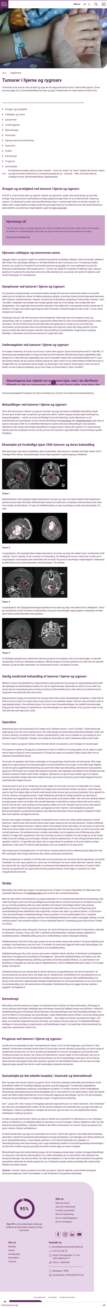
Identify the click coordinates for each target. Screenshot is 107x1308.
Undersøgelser (12, 124)
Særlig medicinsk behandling (19, 140)
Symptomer (11, 119)
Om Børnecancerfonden (67, 1297)
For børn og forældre (64, 1210)
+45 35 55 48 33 (59, 1251)
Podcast (12, 1261)
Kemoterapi (11, 156)
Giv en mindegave (63, 1221)
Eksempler (10, 135)
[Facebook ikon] (58, 1234)
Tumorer (6, 259)
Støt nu (77, 4)
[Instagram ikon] (65, 1234)
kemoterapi (66, 420)
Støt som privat (62, 1203)
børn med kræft (60, 208)
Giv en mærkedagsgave (66, 1218)
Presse (11, 1250)
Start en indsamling (64, 1214)
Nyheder (12, 1246)
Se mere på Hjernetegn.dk (18, 237)
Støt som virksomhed (65, 1207)
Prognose (10, 161)
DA (84, 4)
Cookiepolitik (52, 1297)
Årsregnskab (14, 1254)
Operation (10, 145)
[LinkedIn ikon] (72, 1234)
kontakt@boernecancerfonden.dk (67, 1247)
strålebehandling (84, 420)
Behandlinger (12, 130)
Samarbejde (11, 166)
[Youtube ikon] (79, 1234)
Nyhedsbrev (13, 1258)
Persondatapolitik (39, 1297)
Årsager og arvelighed (16, 109)
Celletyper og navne (15, 114)
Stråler (8, 150)
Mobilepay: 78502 (60, 1271)
